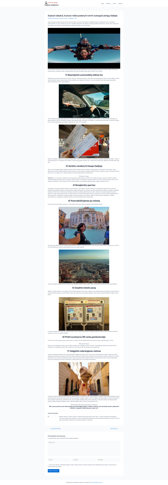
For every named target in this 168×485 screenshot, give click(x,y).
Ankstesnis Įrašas (55, 428)
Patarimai (108, 3)
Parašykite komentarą (53, 18)
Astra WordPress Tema (96, 482)
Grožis (114, 3)
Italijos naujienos (51, 5)
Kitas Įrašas (114, 428)
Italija (102, 3)
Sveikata (120, 3)
